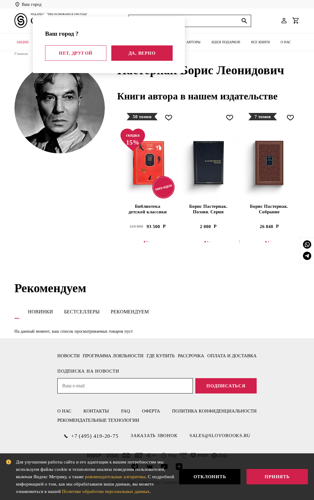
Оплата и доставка (232, 355)
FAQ (125, 411)
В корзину (148, 241)
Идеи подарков (226, 42)
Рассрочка (191, 355)
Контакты (96, 411)
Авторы (193, 42)
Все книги (260, 42)
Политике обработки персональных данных (106, 491)
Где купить (161, 355)
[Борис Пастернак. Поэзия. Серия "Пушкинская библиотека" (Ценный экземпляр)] (208, 163)
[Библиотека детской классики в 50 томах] (147, 163)
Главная (21, 53)
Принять (277, 476)
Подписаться (225, 385)
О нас (286, 42)
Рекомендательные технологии (98, 420)
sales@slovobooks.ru (220, 435)
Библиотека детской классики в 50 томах (147, 209)
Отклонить (209, 476)
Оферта (151, 411)
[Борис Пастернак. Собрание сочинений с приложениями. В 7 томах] (269, 163)
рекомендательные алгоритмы (115, 476)
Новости (68, 355)
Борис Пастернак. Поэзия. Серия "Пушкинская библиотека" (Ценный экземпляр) (208, 209)
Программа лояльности (113, 355)
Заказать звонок (154, 435)
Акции (23, 42)
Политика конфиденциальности (214, 411)
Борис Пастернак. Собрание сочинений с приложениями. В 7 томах (269, 209)
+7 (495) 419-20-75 (95, 436)
